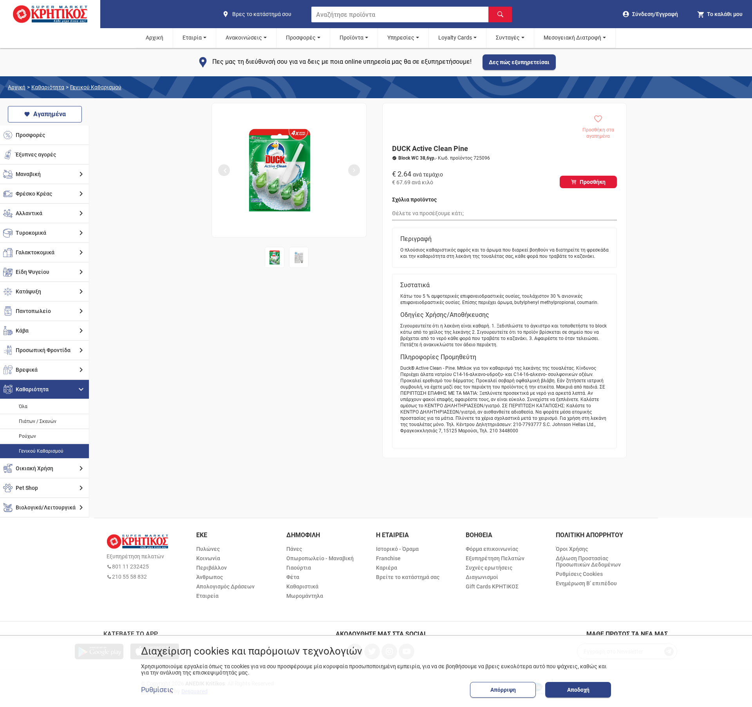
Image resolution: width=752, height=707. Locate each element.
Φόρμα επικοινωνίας (492, 549)
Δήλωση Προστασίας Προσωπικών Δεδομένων (588, 561)
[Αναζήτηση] (500, 14)
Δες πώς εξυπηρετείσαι (519, 62)
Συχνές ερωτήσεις (489, 568)
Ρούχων (27, 436)
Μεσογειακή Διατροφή (572, 37)
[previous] (224, 170)
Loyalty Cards (455, 37)
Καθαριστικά (302, 586)
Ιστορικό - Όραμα (397, 549)
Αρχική (154, 37)
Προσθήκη (593, 182)
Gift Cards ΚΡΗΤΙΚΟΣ (492, 586)
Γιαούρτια (298, 568)
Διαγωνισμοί (482, 577)
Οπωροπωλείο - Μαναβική (320, 558)
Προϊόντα (351, 37)
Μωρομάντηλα (304, 596)
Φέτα (292, 577)
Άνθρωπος (209, 577)
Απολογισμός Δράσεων (225, 586)
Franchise (388, 558)
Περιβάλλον (211, 568)
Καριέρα (386, 568)
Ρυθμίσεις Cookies (579, 574)
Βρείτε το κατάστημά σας (407, 577)
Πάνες (294, 549)
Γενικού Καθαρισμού (95, 87)
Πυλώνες (208, 549)
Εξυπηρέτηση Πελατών (495, 558)
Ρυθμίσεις (157, 690)
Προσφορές (301, 37)
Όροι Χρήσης (572, 549)
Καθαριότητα (47, 87)
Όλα (23, 406)
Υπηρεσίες (400, 37)
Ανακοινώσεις (244, 37)
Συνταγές (508, 37)
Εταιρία (192, 37)
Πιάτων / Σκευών (37, 421)
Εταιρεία (207, 596)
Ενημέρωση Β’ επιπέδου (586, 583)
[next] (354, 170)
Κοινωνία (208, 558)
